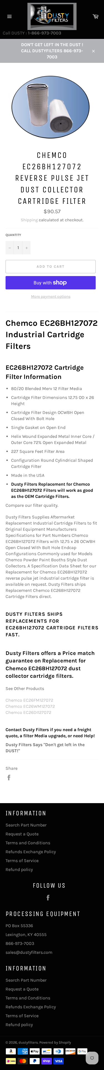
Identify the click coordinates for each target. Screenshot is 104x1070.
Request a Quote (22, 833)
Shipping (29, 219)
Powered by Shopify (55, 1042)
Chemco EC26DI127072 (28, 712)
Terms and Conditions (28, 842)
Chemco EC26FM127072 (29, 700)
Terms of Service (22, 860)
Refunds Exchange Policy (31, 851)
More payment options (50, 296)
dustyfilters (28, 1042)
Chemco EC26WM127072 (30, 706)
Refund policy (19, 869)
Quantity (13, 235)
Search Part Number (26, 825)
